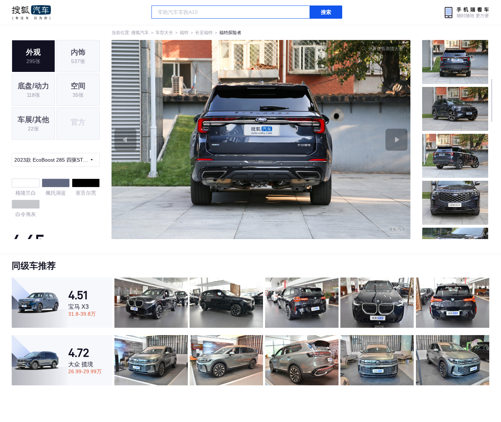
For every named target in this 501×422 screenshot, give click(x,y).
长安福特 (204, 32)
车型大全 (164, 32)
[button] (186, 139)
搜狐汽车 (31, 12)
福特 (184, 32)
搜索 (326, 12)
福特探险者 (230, 32)
